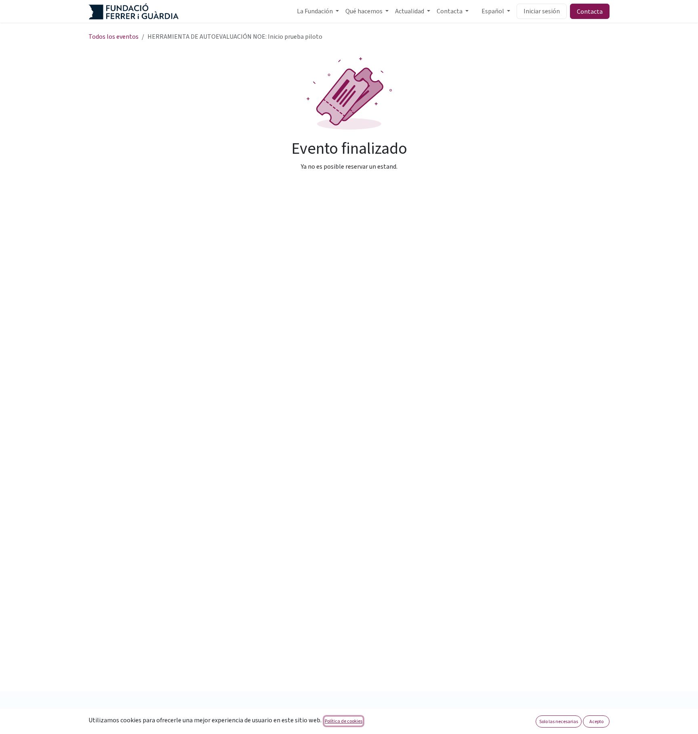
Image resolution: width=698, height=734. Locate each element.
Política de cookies (343, 721)
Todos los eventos (113, 36)
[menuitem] (318, 11)
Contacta (590, 11)
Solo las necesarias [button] (558, 721)
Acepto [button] (596, 721)
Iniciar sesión (542, 11)
